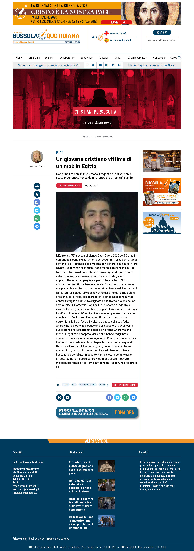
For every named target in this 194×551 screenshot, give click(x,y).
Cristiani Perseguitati (97, 111)
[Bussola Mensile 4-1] (162, 161)
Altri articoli (97, 440)
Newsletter (162, 40)
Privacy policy (20, 538)
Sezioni (49, 57)
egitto (66, 384)
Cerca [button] (174, 57)
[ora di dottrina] (162, 223)
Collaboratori (67, 57)
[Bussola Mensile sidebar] (162, 192)
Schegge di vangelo (31, 65)
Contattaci (159, 57)
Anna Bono (37, 166)
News (118, 33)
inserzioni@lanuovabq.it (25, 492)
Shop (117, 57)
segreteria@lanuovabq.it (26, 489)
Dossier (104, 57)
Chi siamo (34, 57)
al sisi (102, 384)
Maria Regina (137, 65)
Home (19, 57)
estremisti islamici (87, 384)
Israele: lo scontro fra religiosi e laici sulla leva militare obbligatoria (81, 504)
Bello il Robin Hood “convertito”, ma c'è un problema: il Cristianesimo (81, 522)
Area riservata (136, 57)
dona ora (162, 32)
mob (74, 384)
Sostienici (86, 57)
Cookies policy (36, 538)
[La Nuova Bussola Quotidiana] (46, 37)
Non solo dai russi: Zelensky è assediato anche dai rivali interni (81, 486)
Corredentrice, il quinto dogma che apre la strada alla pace (81, 467)
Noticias (120, 40)
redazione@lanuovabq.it (25, 485)
